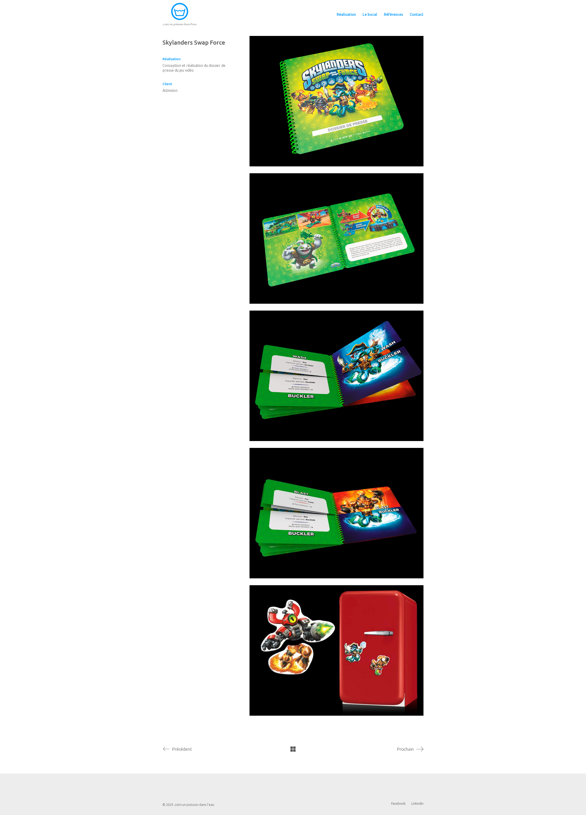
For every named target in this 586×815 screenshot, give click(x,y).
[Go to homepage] (180, 14)
